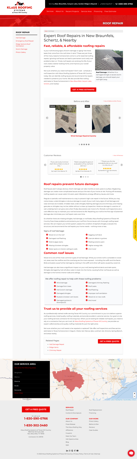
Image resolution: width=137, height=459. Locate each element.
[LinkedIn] (67, 451)
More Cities (18, 393)
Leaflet (112, 399)
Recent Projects (72, 11)
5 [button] (88, 144)
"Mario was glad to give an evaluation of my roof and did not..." (83, 164)
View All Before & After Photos (112, 101)
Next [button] (119, 117)
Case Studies (93, 430)
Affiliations (69, 430)
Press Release (70, 424)
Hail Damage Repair (56, 344)
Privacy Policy (78, 454)
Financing (98, 11)
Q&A (67, 445)
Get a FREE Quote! (109, 341)
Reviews (92, 427)
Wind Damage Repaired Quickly (83, 136)
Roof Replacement (95, 410)
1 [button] (79, 144)
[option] (83, 121)
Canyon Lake (86, 81)
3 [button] (84, 144)
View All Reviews (118, 155)
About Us (59, 11)
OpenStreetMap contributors (130, 399)
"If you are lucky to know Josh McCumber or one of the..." (59, 164)
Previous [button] (47, 117)
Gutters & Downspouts (73, 413)
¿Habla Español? (106, 4)
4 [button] (86, 144)
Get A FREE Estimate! (83, 89)
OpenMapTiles (119, 399)
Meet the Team (71, 436)
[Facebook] (75, 451)
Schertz (46, 84)
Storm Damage (21, 49)
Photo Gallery (21, 52)
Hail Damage (20, 38)
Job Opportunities (72, 439)
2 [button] (81, 144)
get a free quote (35, 409)
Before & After (94, 424)
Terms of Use (88, 454)
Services (50, 11)
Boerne (17, 381)
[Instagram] (69, 451)
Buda (16, 386)
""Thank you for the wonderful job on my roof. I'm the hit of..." (107, 163)
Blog (67, 442)
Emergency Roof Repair (25, 41)
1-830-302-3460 (36, 425)
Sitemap (97, 454)
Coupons (69, 433)
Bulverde (17, 390)
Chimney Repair (55, 350)
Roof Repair (23, 32)
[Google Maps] (72, 451)
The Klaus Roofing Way (74, 427)
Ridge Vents (53, 347)
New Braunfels (75, 81)
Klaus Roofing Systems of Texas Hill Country (91, 321)
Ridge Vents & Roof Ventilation (23, 45)
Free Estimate (110, 11)
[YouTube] (77, 451)
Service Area (86, 11)
